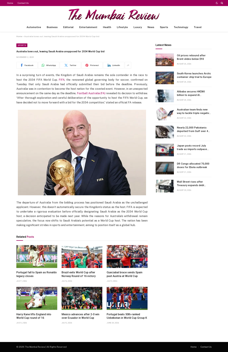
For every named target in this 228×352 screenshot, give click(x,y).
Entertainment (88, 27)
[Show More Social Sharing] (128, 65)
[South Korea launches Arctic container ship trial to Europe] (165, 78)
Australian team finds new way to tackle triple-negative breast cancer (193, 111)
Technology (181, 27)
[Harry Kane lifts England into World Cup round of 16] (36, 298)
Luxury (138, 27)
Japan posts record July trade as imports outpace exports (192, 147)
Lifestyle (122, 27)
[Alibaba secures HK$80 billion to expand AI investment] (165, 96)
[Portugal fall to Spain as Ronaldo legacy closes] (36, 256)
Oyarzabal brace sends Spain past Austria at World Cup (124, 274)
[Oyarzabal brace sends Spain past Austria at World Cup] (127, 256)
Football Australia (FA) (91, 93)
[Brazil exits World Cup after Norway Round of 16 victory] (82, 256)
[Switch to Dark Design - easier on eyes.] (217, 3)
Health (107, 27)
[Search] (221, 3)
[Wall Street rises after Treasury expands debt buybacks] (165, 186)
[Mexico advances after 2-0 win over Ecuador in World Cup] (82, 298)
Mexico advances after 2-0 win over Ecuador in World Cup (80, 316)
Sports (164, 27)
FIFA (62, 79)
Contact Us (23, 3)
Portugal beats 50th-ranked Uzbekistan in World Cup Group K (127, 316)
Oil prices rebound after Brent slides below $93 (191, 57)
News (151, 27)
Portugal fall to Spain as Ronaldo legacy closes (36, 274)
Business (52, 27)
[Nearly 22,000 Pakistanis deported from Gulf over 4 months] (165, 132)
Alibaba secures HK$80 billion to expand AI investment (191, 93)
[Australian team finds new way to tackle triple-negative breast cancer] (165, 114)
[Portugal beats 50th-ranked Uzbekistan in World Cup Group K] (127, 298)
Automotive (34, 27)
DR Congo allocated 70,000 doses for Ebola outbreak (193, 165)
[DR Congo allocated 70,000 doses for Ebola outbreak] (165, 168)
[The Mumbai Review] (114, 14)
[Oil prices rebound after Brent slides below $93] (165, 59)
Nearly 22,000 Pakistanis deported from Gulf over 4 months (192, 129)
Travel (198, 27)
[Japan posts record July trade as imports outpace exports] (165, 150)
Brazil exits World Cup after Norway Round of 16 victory (79, 274)
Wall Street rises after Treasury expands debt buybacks (190, 183)
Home (10, 3)
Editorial (68, 27)
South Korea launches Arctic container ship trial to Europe (194, 75)
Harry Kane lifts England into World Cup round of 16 (33, 316)
